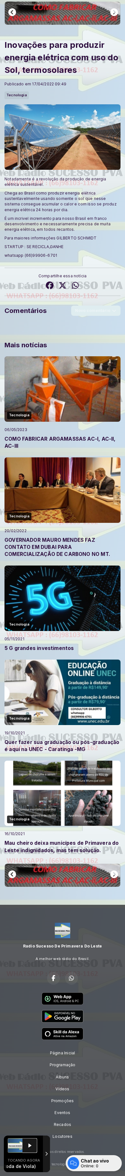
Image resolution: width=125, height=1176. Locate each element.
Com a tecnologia (54, 1164)
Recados (62, 1124)
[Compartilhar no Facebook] (50, 285)
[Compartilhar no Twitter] (62, 285)
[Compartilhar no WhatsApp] (75, 285)
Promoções (62, 1100)
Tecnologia (16, 95)
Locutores (62, 1136)
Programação (63, 1064)
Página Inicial (62, 1053)
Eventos (62, 1112)
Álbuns (62, 1077)
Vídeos (62, 1088)
